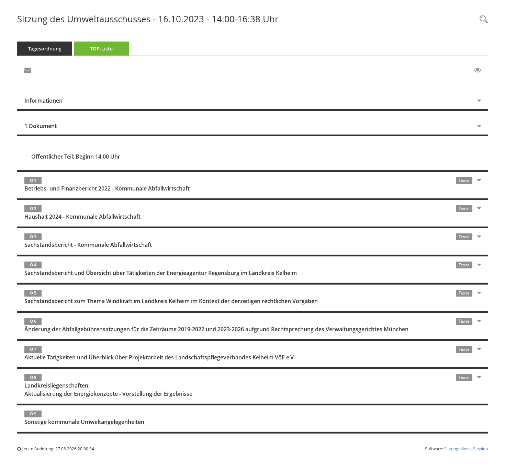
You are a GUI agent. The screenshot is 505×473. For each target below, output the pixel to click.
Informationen (43, 100)
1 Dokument (40, 126)
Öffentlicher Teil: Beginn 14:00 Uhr (75, 156)
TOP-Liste (101, 48)
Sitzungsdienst (466, 449)
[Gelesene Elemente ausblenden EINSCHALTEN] (477, 70)
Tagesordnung (44, 48)
